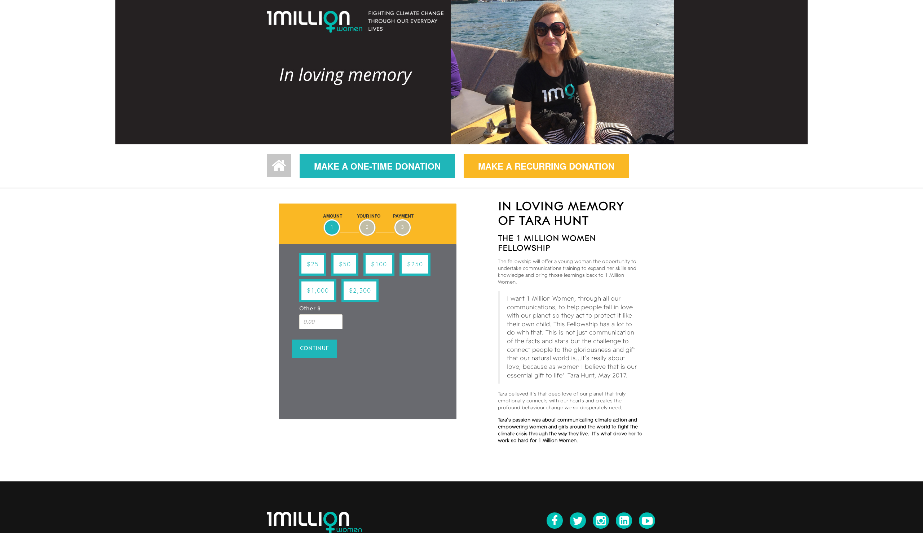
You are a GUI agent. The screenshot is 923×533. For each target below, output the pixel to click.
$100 (379, 264)
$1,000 (318, 291)
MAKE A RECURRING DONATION (546, 166)
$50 (345, 264)
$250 (415, 264)
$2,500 (360, 291)
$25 (313, 264)
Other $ (310, 309)
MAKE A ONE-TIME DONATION (377, 166)
